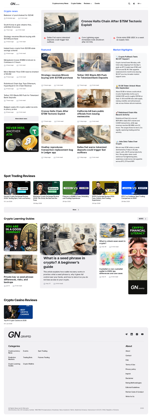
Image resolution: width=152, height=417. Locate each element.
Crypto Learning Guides (19, 218)
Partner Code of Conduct (135, 392)
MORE (141, 219)
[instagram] (137, 334)
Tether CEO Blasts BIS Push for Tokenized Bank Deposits (21, 96)
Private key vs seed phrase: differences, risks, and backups (18, 279)
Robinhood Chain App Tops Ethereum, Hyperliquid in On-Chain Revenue (20, 85)
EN (138, 3)
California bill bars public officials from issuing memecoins (90, 114)
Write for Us (130, 396)
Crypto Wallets (28, 364)
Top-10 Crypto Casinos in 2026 (15, 320)
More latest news (21, 118)
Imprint (128, 374)
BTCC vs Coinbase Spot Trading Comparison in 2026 (133, 197)
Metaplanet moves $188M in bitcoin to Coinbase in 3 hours (19, 61)
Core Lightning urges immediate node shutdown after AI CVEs (93, 40)
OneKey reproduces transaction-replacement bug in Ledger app (57, 150)
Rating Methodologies (134, 383)
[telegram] (126, 334)
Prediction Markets (12, 358)
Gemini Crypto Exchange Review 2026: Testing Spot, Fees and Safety (17, 197)
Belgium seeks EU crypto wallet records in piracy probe (20, 108)
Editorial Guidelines (133, 387)
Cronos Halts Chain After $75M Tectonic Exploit (111, 23)
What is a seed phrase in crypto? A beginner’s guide (64, 262)
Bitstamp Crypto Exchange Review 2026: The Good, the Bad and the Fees (46, 198)
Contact (129, 355)
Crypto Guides (76, 3)
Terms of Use (130, 365)
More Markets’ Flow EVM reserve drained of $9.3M (21, 73)
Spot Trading (42, 351)
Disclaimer (129, 378)
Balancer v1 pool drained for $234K (19, 15)
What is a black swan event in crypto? (112, 242)
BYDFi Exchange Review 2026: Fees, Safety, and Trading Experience (103, 198)
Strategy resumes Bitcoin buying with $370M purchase (19, 38)
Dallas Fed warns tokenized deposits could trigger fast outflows (58, 40)
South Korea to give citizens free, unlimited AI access (18, 26)
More (74, 209)
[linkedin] (131, 334)
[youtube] (142, 334)
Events (97, 3)
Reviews (87, 3)
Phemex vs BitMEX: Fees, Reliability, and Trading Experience (76, 197)
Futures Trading (44, 357)
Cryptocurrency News (60, 3)
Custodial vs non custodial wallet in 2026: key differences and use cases (111, 271)
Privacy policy (131, 369)
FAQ (127, 360)
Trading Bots (27, 357)
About (128, 351)
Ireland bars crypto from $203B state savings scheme (19, 49)
